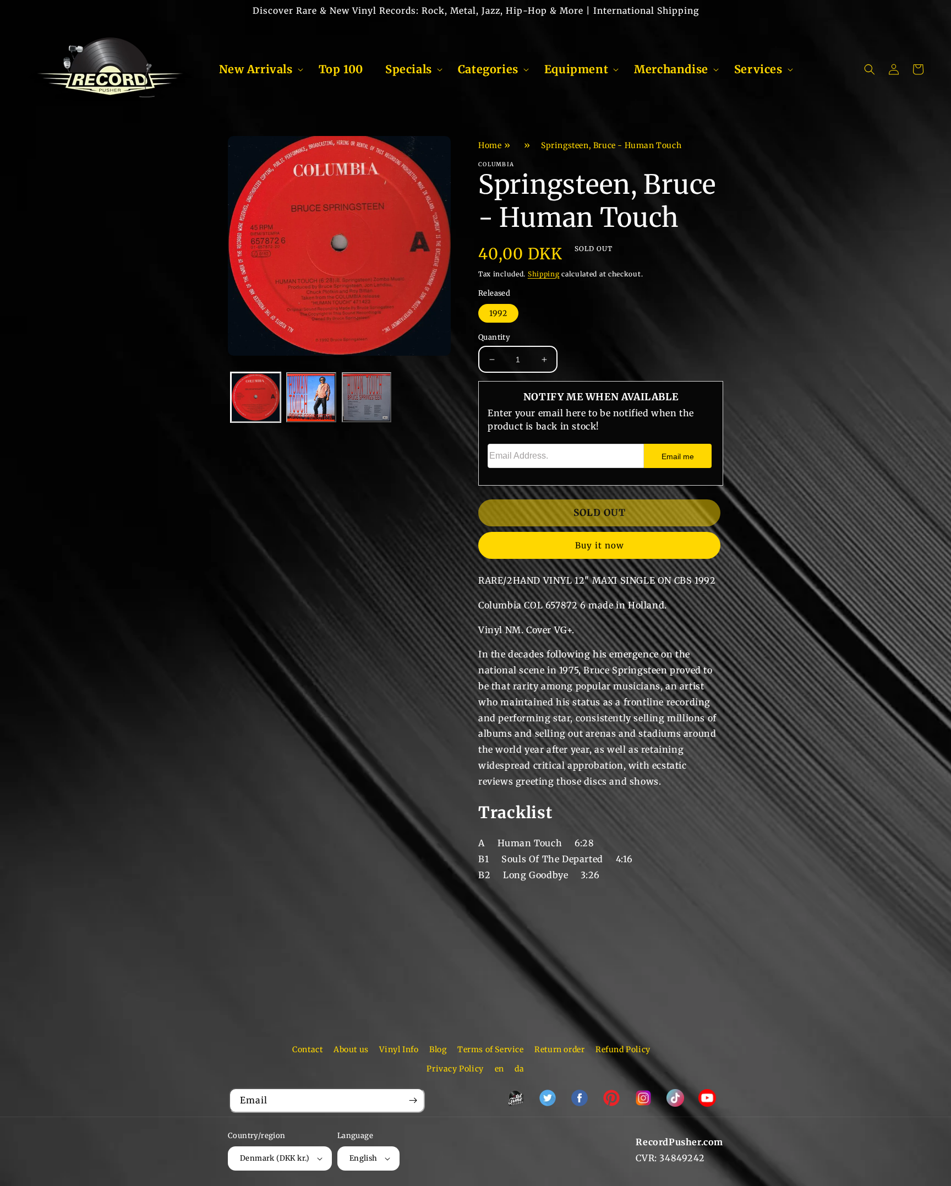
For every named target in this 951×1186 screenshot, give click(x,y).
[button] (258, 69)
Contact (307, 1049)
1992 (498, 313)
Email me (678, 456)
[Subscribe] (413, 1100)
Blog (437, 1049)
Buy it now (599, 545)
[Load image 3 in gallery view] (367, 398)
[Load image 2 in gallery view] (311, 398)
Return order (559, 1049)
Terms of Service (490, 1049)
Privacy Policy (455, 1069)
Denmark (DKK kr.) (275, 1158)
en (499, 1069)
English (363, 1158)
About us (351, 1049)
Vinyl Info (398, 1049)
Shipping (544, 274)
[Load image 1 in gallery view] (256, 398)
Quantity (494, 337)
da (519, 1069)
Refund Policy (623, 1049)
